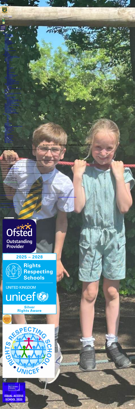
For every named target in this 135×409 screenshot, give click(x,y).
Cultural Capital (9, 86)
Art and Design (9, 68)
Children (4, 113)
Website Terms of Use (8, 142)
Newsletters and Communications (10, 50)
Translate (10, 17)
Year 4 (8, 120)
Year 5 (8, 121)
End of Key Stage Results (9, 135)
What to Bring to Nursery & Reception (13, 57)
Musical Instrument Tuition (11, 79)
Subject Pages (7, 60)
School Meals (7, 98)
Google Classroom (8, 111)
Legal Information (13, 205)
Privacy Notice (7, 141)
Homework (6, 90)
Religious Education (10, 67)
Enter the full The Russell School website (67, 197)
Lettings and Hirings (8, 43)
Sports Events (7, 91)
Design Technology (10, 74)
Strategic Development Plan (9, 36)
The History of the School (9, 47)
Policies (6, 133)
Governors (6, 38)
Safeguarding (7, 39)
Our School (4, 33)
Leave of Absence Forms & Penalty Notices (12, 105)
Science (8, 64)
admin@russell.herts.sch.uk (10, 203)
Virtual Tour (7, 44)
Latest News (7, 49)
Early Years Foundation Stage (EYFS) (11, 56)
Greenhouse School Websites (11, 207)
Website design (2, 207)
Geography (8, 65)
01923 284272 (2, 203)
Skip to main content (3, 0)
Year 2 (8, 118)
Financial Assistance (8, 104)
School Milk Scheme (10, 102)
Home (4, 32)
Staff (5, 37)
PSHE (8, 66)
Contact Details (7, 132)
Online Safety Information (9, 107)
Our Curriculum (7, 55)
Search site (2, 217)
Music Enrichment (10, 78)
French (8, 71)
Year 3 (8, 119)
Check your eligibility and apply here (6, 195)
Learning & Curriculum (6, 54)
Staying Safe (7, 124)
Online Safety (7, 125)
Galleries (6, 46)
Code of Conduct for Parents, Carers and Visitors (13, 93)
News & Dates (5, 48)
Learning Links (7, 129)
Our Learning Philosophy (9, 58)
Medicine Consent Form (11, 97)
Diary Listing (7, 53)
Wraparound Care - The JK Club (10, 109)
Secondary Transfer (8, 108)
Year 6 (8, 122)
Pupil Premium (7, 136)
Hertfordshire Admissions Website (13, 168)
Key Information (5, 130)
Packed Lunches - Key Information (12, 99)
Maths (8, 61)
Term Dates (6, 52)
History (8, 69)
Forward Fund (7, 106)
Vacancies (6, 45)
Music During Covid (10, 82)
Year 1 (8, 117)
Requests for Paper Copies (9, 140)
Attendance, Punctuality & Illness (10, 96)
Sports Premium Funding (9, 137)
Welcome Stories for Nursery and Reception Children (13, 126)
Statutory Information (8, 131)
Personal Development (8, 84)
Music (8, 73)
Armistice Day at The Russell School (13, 81)
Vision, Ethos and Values (9, 35)
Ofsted (6, 134)
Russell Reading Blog (8, 128)
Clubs (6, 95)
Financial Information (8, 139)
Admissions (7, 40)
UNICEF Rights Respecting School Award (14, 88)
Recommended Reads (8, 127)
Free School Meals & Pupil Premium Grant (12, 103)
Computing (8, 70)
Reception (8, 116)
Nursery (8, 115)
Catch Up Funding (8, 138)
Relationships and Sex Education (12, 75)
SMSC (8, 85)
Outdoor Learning (8, 89)
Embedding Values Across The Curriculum (12, 83)
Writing (8, 63)
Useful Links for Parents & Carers (10, 110)
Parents (4, 92)
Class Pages (7, 114)
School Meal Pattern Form (11, 101)
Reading (8, 62)
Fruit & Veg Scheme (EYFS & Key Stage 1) (14, 100)
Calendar (6, 51)
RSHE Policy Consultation (11, 76)
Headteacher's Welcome (9, 34)
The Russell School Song (11, 80)
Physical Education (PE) (11, 72)
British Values (9, 87)
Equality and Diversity (8, 41)
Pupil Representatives (8, 123)
